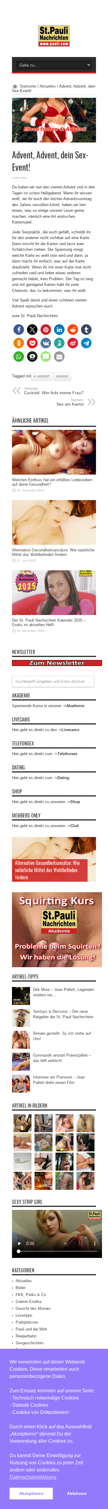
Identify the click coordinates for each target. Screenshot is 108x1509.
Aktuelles (48, 86)
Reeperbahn (26, 1336)
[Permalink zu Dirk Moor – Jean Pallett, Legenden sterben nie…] (21, 1003)
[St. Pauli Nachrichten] (54, 42)
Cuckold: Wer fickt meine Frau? (54, 391)
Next (90, 852)
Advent (62, 376)
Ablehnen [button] (77, 1493)
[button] (19, 329)
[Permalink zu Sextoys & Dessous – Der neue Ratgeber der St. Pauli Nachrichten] (21, 1025)
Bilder (21, 1288)
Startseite (28, 86)
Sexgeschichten (30, 1343)
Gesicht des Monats (33, 1308)
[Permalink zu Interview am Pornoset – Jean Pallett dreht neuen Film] (21, 1091)
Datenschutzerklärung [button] (33, 1477)
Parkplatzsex (27, 1322)
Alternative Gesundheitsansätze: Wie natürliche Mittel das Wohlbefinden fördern (53, 552)
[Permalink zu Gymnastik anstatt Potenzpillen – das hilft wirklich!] (21, 1069)
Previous (90, 843)
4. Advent (42, 376)
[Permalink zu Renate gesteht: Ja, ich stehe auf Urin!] (21, 1047)
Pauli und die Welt (31, 1329)
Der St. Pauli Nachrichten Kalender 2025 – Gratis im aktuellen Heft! (49, 622)
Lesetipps (24, 1315)
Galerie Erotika (28, 1301)
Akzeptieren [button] (31, 1493)
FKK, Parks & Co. (31, 1294)
